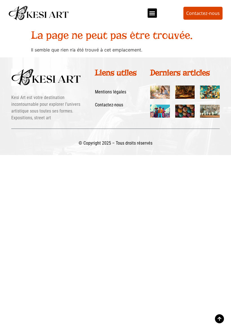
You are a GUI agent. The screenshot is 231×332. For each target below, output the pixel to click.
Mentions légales (110, 92)
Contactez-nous (109, 104)
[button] (152, 13)
